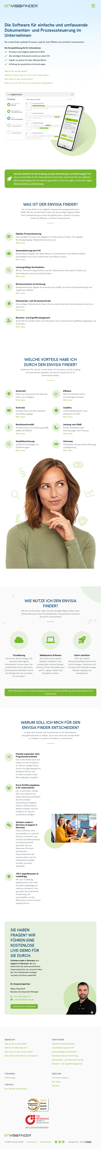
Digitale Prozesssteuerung (63, 1043)
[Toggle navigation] (93, 5)
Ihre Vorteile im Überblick (16, 1088)
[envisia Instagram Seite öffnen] (56, 1142)
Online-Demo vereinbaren (24, 1006)
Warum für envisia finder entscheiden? (21, 1055)
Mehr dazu (20, 243)
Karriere (55, 1085)
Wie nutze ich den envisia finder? (19, 79)
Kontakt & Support (60, 1077)
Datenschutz (45, 1142)
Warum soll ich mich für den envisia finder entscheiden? (29, 83)
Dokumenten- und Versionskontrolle (68, 1059)
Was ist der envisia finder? (16, 71)
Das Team (56, 1081)
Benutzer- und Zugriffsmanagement (67, 1063)
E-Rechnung (10, 1077)
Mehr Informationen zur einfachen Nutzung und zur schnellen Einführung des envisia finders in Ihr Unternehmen (50, 692)
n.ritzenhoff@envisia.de (24, 999)
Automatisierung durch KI (63, 1047)
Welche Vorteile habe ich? (16, 1047)
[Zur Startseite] (21, 5)
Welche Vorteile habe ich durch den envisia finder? (27, 75)
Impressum (32, 1142)
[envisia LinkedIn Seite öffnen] (59, 1142)
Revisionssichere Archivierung (65, 1055)
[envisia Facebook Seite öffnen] (63, 1142)
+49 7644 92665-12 (22, 996)
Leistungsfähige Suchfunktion (64, 1051)
